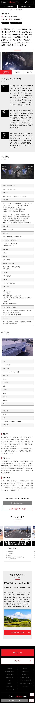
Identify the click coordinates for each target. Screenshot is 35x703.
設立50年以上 (5, 22)
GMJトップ (9, 668)
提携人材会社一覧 (9, 677)
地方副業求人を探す (9, 671)
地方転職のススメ (25, 671)
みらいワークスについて (25, 683)
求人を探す (10, 9)
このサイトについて (9, 674)
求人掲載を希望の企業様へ (25, 677)
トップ (3, 9)
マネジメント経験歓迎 (16, 22)
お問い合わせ (9, 686)
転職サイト (25, 686)
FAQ (9, 680)
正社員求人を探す (8, 6)
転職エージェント (8, 689)
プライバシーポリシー (24, 680)
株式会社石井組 (11, 548)
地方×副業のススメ (25, 674)
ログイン (26, 2)
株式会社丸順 (19, 9)
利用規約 (9, 683)
